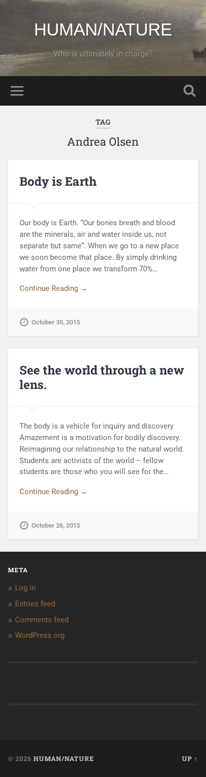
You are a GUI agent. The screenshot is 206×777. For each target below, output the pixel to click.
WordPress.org (39, 635)
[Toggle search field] (190, 91)
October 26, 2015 (56, 525)
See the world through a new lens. (102, 377)
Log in (25, 587)
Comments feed (41, 619)
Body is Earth (58, 181)
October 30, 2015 (56, 322)
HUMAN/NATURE (103, 29)
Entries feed (35, 603)
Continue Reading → (54, 288)
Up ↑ (190, 758)
